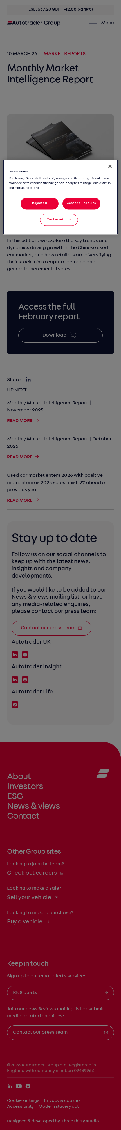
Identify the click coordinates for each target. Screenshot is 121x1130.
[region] (60, 197)
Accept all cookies (81, 203)
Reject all (39, 203)
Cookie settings (59, 219)
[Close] (110, 166)
